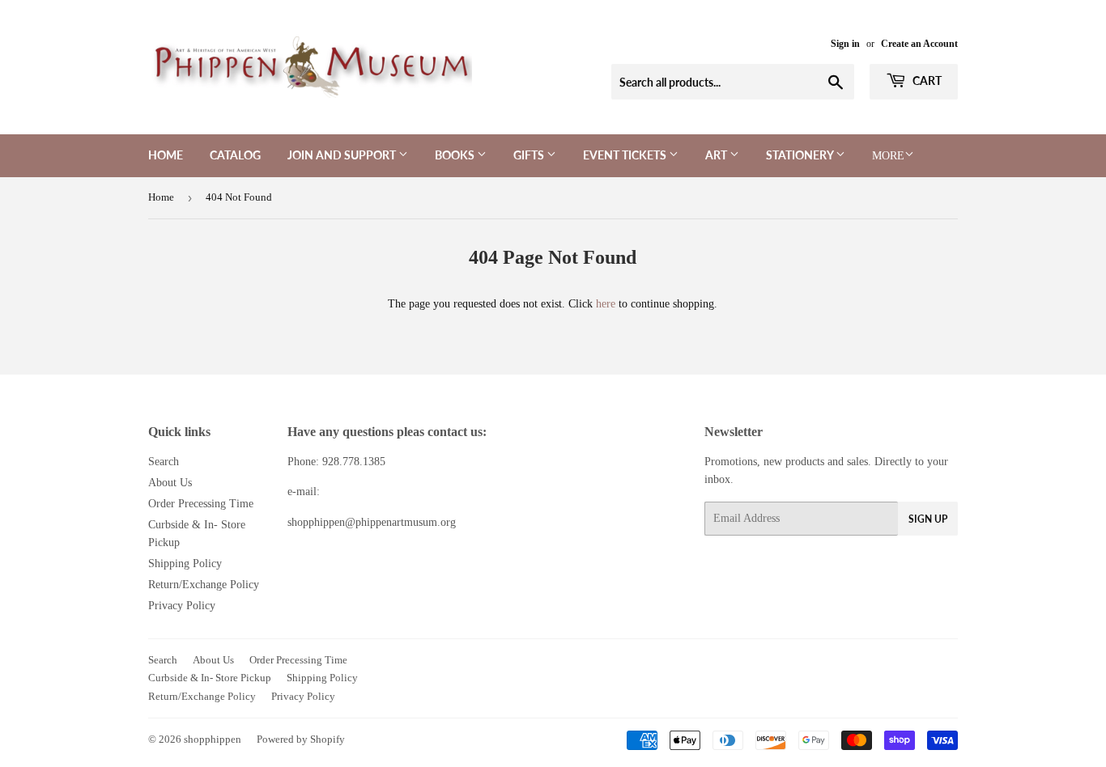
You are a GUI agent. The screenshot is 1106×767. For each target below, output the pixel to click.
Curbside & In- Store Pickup (209, 678)
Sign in (845, 43)
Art (717, 155)
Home (165, 155)
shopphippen (212, 739)
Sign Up (927, 519)
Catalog (235, 155)
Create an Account (919, 43)
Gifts (530, 155)
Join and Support (342, 155)
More (888, 156)
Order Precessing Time (200, 504)
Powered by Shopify (301, 739)
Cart (926, 80)
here (605, 304)
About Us (170, 483)
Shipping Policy (185, 563)
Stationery (801, 155)
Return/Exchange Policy (203, 584)
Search (163, 462)
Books (456, 155)
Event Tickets (626, 155)
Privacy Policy (181, 606)
